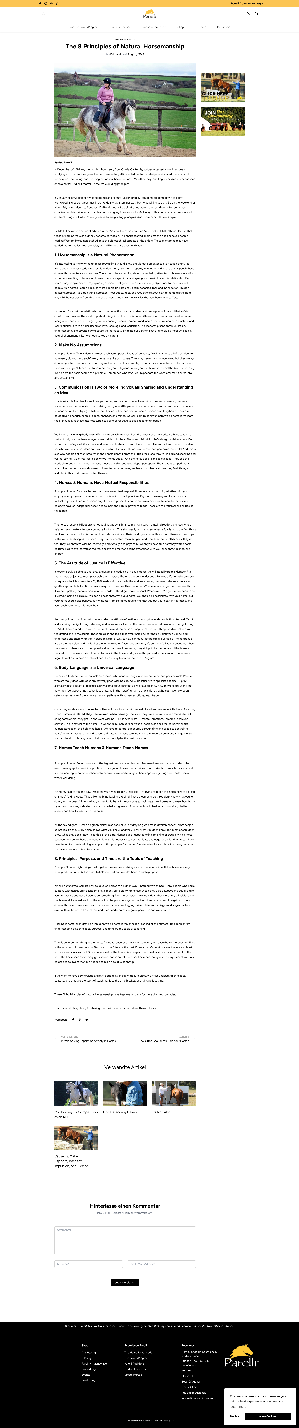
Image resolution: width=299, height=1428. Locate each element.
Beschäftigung (191, 1381)
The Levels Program (136, 1358)
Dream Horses (133, 1374)
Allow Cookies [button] (267, 1416)
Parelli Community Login (247, 3)
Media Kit (187, 1376)
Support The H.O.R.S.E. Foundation (195, 1363)
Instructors (223, 27)
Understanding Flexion (120, 1112)
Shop (180, 27)
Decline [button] (234, 1416)
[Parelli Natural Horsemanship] (149, 13)
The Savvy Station (125, 39)
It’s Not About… (164, 1112)
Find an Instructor (135, 1369)
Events (202, 27)
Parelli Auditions (134, 1363)
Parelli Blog (88, 1380)
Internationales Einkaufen (197, 1398)
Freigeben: (60, 1019)
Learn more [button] (238, 1406)
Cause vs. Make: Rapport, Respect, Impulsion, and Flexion (71, 1161)
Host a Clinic (189, 1387)
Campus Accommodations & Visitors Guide (199, 1354)
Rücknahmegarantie (194, 1392)
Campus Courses (120, 27)
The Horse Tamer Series (139, 1352)
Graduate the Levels (154, 27)
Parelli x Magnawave (94, 1363)
